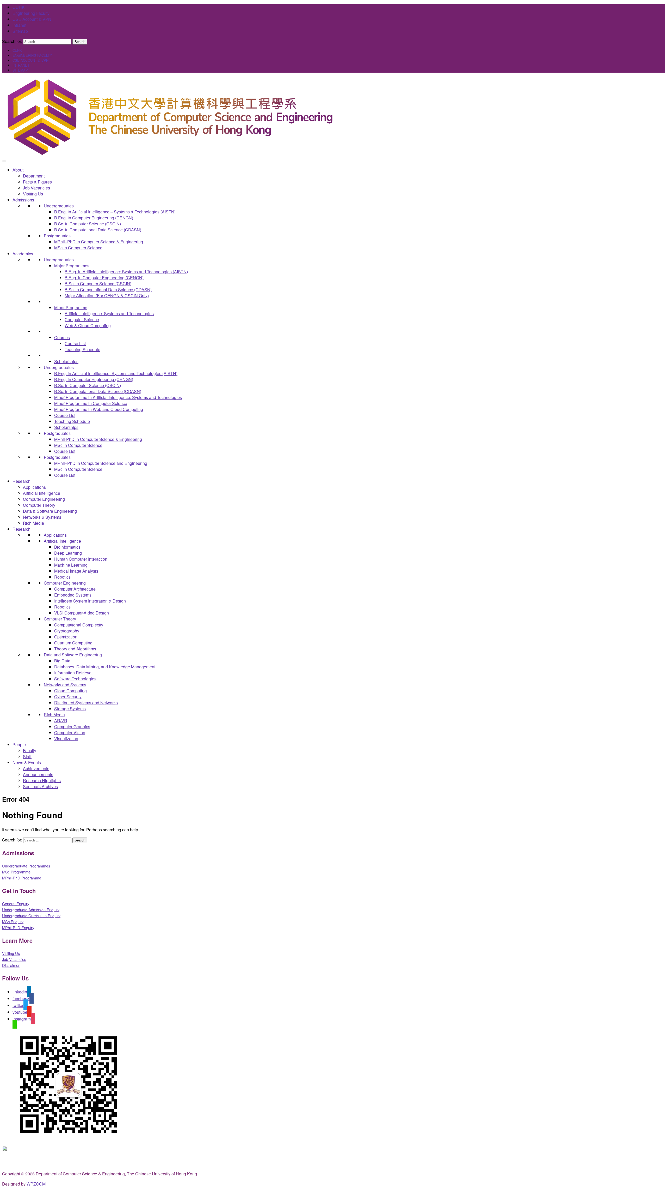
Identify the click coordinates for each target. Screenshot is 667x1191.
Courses (62, 337)
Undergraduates (59, 206)
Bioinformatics (67, 547)
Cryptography (66, 631)
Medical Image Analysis (76, 571)
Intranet (19, 25)
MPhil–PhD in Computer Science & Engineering (98, 242)
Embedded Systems (72, 595)
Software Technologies (75, 679)
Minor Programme (70, 308)
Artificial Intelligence (41, 493)
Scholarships (66, 361)
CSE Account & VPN (32, 19)
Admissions (23, 200)
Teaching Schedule (82, 349)
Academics (23, 254)
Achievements (36, 768)
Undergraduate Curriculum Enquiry (31, 915)
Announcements (38, 774)
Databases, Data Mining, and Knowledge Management (104, 667)
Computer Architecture (75, 589)
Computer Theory (39, 505)
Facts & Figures (37, 182)
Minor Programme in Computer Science (90, 403)
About (18, 170)
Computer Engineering (44, 499)
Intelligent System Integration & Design (90, 601)
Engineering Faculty (31, 13)
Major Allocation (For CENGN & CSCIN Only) (107, 296)
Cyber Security (68, 697)
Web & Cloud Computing (88, 325)
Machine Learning (71, 565)
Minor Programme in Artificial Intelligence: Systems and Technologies (118, 397)
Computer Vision (69, 733)
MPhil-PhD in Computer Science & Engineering (98, 439)
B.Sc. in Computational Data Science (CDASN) (97, 230)
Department (34, 176)
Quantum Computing (73, 643)
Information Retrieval (73, 673)
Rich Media (33, 523)
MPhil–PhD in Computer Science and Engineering (100, 463)
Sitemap (20, 31)
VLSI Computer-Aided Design (81, 613)
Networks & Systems (42, 517)
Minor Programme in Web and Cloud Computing (98, 409)
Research (21, 481)
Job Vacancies (36, 188)
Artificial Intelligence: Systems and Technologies (109, 313)
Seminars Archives (40, 786)
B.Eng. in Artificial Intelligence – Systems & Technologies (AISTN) (115, 212)
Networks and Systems (65, 685)
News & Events (27, 762)
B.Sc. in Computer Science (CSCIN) (87, 224)
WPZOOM (36, 1184)
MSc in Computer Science (78, 248)
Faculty (29, 750)
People (19, 744)
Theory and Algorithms (75, 649)
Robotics (62, 577)
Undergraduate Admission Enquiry (30, 909)
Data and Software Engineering (73, 655)
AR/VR (60, 721)
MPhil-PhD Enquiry (18, 927)
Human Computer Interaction (80, 559)
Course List (75, 343)
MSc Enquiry (12, 921)
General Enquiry (15, 903)
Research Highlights (42, 780)
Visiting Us (33, 194)
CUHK (19, 7)
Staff (27, 756)
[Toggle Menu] (4, 161)
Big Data (62, 661)
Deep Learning (68, 553)
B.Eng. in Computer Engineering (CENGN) (93, 218)
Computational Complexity (78, 625)
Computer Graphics (72, 727)
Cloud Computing (70, 691)
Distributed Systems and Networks (86, 703)
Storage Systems (70, 709)
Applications (34, 487)
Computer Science (82, 319)
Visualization (66, 739)
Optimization (65, 637)
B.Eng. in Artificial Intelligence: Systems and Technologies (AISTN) (126, 272)
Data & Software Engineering (50, 511)
